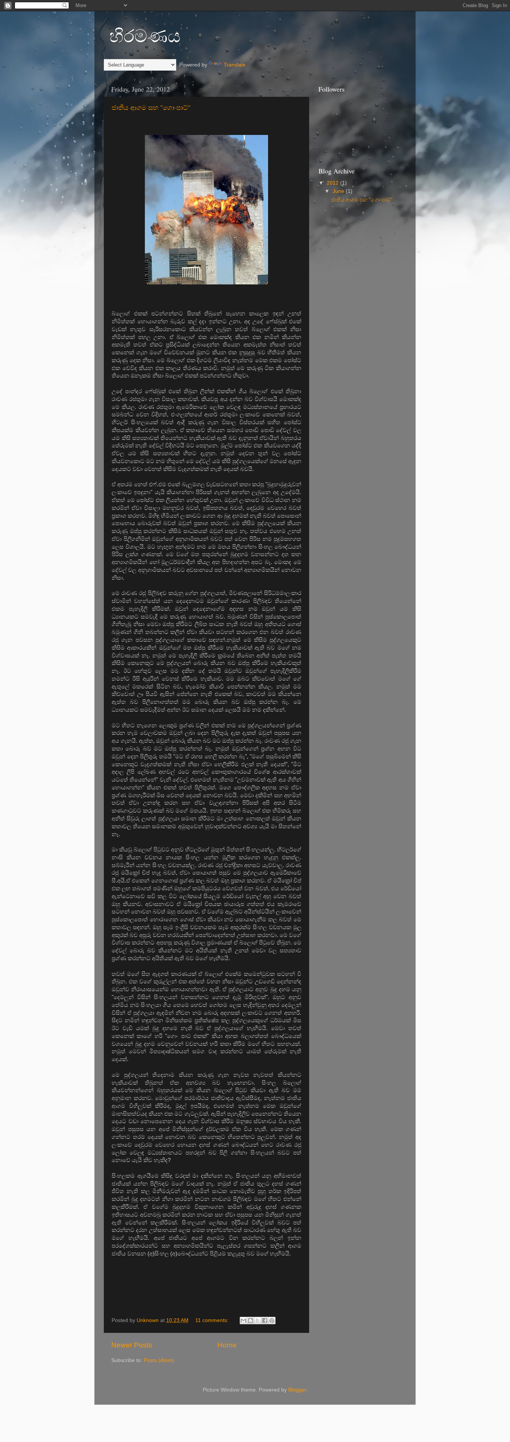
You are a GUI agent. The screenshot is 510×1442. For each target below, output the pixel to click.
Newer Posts (131, 1345)
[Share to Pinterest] (272, 1320)
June (339, 191)
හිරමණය (145, 35)
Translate (235, 65)
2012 (333, 183)
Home (227, 1345)
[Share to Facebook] (264, 1320)
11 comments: (212, 1320)
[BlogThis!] (250, 1320)
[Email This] (243, 1320)
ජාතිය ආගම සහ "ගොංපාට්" (151, 107)
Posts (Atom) (159, 1360)
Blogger (297, 1390)
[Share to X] (257, 1320)
